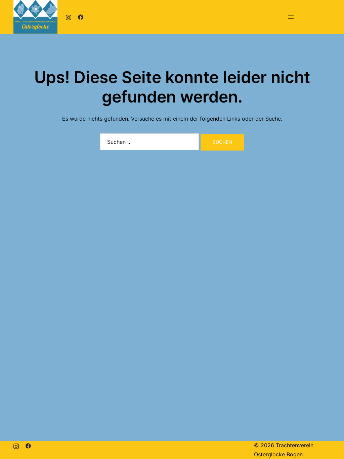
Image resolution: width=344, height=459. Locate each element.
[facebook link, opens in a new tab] (80, 16)
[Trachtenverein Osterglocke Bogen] (35, 16)
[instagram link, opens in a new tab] (68, 16)
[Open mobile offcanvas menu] (291, 17)
